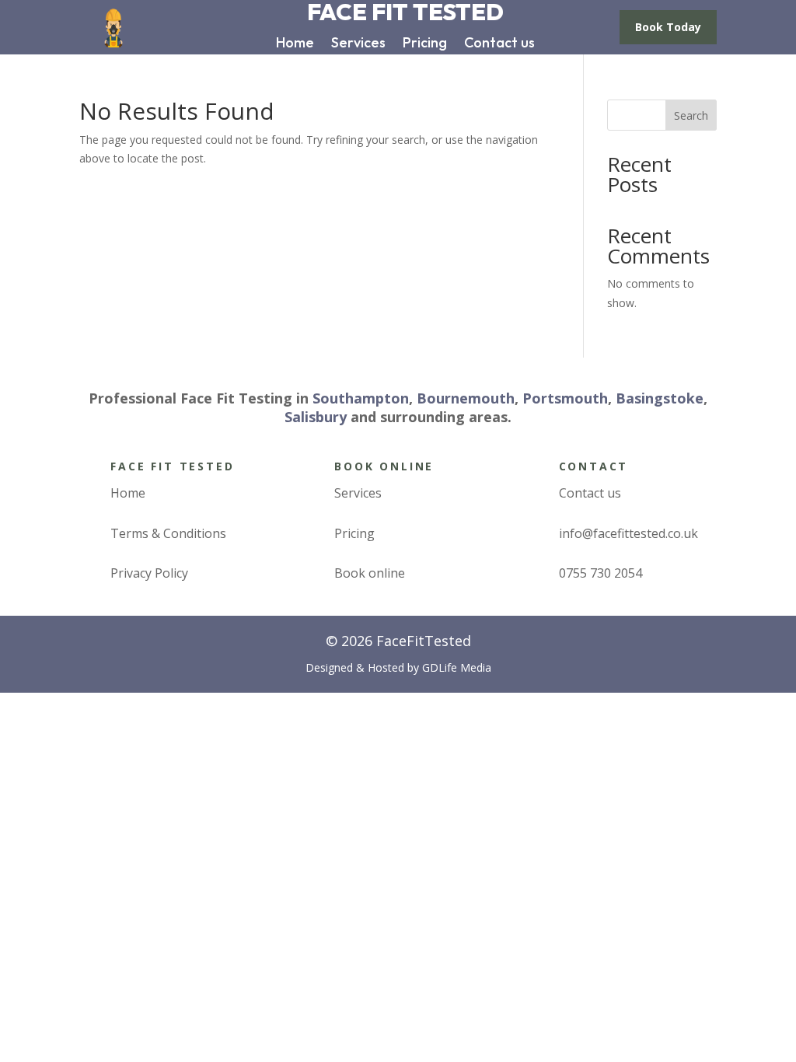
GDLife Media (456, 667)
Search (691, 115)
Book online (369, 573)
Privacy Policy (149, 573)
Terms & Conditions (168, 533)
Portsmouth (565, 398)
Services (358, 44)
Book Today (668, 26)
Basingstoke (659, 398)
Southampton (360, 398)
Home (295, 44)
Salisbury (316, 416)
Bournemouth (466, 398)
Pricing (425, 44)
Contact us (499, 44)
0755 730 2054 (600, 573)
